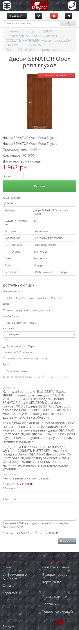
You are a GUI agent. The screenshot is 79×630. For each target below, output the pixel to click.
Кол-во (7, 176)
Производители (54, 596)
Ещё (31, 31)
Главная (13, 31)
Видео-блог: (16, 15)
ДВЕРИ (48, 31)
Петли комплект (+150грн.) (20, 346)
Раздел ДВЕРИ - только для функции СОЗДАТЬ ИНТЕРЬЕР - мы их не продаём (39, 38)
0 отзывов (30, 376)
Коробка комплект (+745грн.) (21, 322)
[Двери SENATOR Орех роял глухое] (39, 101)
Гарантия (10, 593)
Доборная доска (11, 291)
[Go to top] (59, 622)
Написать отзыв (54, 376)
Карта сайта (51, 582)
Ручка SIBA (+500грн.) (17, 370)
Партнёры (50, 604)
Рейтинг (9, 533)
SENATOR (33, 45)
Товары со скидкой (57, 611)
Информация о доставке (15, 576)
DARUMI (36, 149)
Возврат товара (54, 574)
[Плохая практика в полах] (54, 15)
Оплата (8, 585)
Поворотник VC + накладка (17, 351)
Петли (6, 339)
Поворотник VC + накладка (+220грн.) (26, 358)
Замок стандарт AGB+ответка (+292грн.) (28, 310)
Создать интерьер (56, 75)
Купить (39, 186)
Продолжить (67, 541)
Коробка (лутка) (11, 316)
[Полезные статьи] (38, 15)
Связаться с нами (56, 567)
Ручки (6, 364)
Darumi (12, 45)
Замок (6, 303)
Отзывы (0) (10, 474)
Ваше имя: (10, 488)
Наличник (8, 328)
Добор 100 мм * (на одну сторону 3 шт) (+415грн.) (33, 298)
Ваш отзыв (10, 499)
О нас (7, 567)
